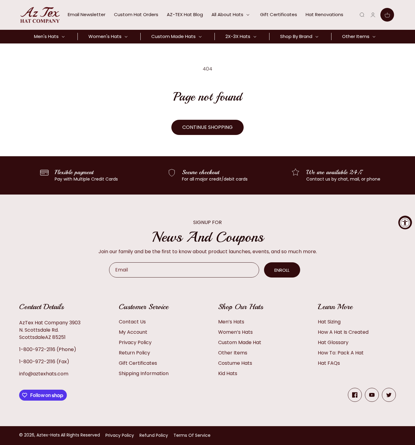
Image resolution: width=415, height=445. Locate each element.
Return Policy (134, 352)
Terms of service (192, 435)
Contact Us (132, 321)
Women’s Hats (235, 332)
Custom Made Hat (239, 342)
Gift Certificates (138, 363)
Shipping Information (144, 373)
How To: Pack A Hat (341, 352)
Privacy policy (119, 435)
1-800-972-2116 (37, 349)
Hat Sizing (329, 321)
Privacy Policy (135, 342)
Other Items (232, 352)
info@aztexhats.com (43, 373)
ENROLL (282, 270)
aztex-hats (48, 435)
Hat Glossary (333, 342)
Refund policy (153, 435)
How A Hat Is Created (343, 332)
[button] (231, 14)
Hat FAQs (329, 363)
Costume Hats (235, 363)
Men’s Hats (231, 321)
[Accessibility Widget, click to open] (405, 222)
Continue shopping (207, 127)
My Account (133, 332)
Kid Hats (227, 373)
